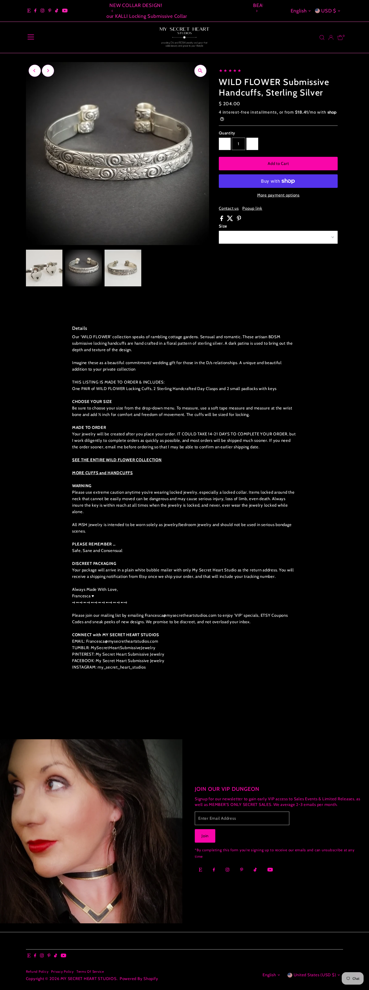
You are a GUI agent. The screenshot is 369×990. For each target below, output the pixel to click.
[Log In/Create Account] (330, 37)
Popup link (252, 208)
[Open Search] (322, 37)
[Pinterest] (50, 10)
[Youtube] (65, 10)
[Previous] (112, 11)
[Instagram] (42, 10)
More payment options (278, 195)
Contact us (229, 208)
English (299, 11)
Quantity (227, 133)
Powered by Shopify (139, 978)
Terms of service (90, 971)
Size (223, 226)
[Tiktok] (56, 10)
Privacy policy (62, 971)
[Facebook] (35, 10)
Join (205, 835)
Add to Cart (278, 163)
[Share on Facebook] (222, 219)
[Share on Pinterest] (239, 219)
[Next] (257, 11)
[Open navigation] (31, 37)
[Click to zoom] (200, 71)
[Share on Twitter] (230, 219)
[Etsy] (29, 10)
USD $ (329, 11)
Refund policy (37, 971)
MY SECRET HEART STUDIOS (88, 978)
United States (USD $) (315, 974)
